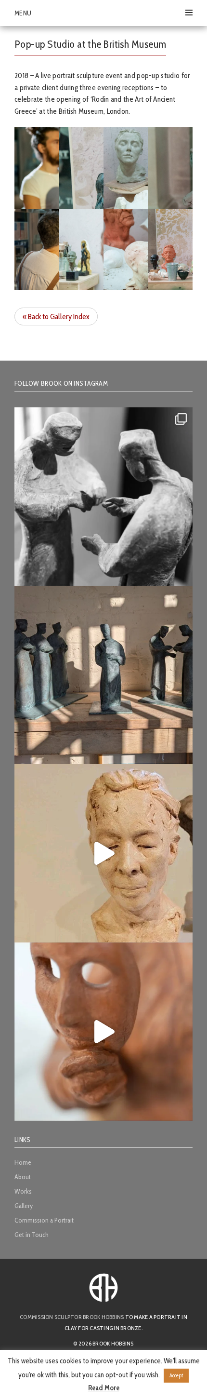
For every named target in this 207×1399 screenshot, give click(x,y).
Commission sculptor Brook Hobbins (72, 1316)
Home (22, 1162)
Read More (103, 1388)
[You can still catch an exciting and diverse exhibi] (103, 496)
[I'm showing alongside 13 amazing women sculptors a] (103, 1031)
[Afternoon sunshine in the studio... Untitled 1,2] (103, 675)
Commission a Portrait (44, 1220)
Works (23, 1191)
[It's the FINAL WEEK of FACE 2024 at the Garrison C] (103, 853)
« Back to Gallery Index (56, 316)
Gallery (23, 1205)
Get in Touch (31, 1234)
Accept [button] (176, 1375)
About (22, 1176)
